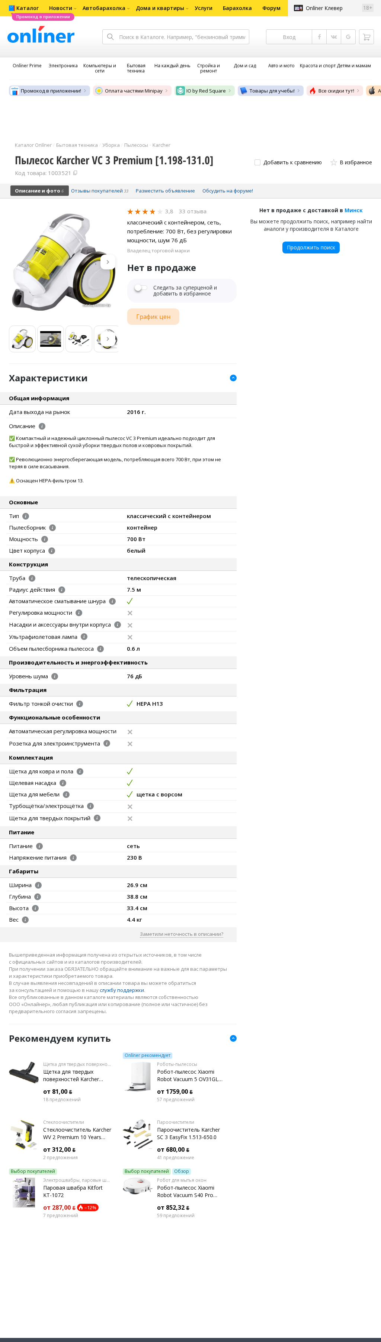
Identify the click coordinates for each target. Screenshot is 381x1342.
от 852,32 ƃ (173, 1207)
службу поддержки (122, 990)
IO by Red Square (206, 90)
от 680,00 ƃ (173, 1149)
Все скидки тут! (336, 90)
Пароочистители (175, 1122)
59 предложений (176, 1215)
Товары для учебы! (272, 90)
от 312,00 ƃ (59, 1149)
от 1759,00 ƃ (175, 1091)
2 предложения (60, 1157)
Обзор (181, 1171)
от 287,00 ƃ (59, 1207)
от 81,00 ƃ (57, 1091)
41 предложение (175, 1157)
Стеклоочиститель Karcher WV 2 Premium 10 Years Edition (77, 1133)
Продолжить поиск (311, 247)
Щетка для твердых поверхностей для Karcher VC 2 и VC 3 (77, 1064)
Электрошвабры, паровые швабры (77, 1180)
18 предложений (62, 1099)
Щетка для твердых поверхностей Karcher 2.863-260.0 (71, 1075)
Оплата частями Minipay (134, 90)
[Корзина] (366, 36)
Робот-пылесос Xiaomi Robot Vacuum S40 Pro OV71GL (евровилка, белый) (185, 1191)
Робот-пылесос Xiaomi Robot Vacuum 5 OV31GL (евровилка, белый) (187, 1075)
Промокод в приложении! (51, 90)
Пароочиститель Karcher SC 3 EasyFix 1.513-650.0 (188, 1133)
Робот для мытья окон (181, 1180)
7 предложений (60, 1215)
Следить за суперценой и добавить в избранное (185, 291)
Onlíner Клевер (324, 8)
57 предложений (176, 1099)
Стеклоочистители (63, 1122)
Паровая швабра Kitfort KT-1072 (73, 1191)
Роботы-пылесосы (177, 1064)
